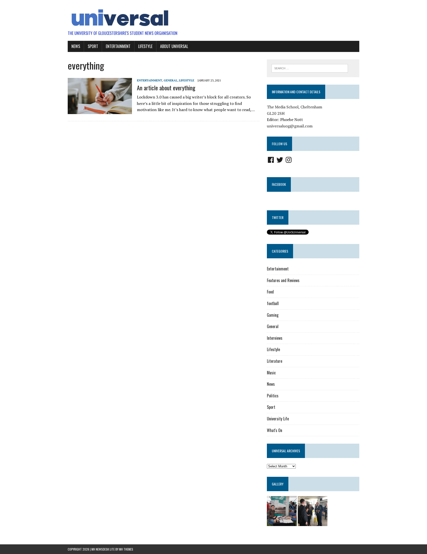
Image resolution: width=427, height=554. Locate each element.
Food (270, 292)
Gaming (272, 315)
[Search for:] (310, 68)
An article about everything (166, 87)
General (170, 80)
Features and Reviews (283, 280)
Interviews (274, 338)
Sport (93, 46)
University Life (278, 419)
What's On (274, 430)
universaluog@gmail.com (290, 126)
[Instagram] (289, 160)
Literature (274, 361)
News (75, 46)
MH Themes (126, 549)
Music (271, 373)
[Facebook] (271, 160)
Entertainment (118, 46)
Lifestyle (145, 46)
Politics (272, 396)
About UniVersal (174, 46)
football (273, 303)
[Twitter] (280, 160)
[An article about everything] (100, 110)
